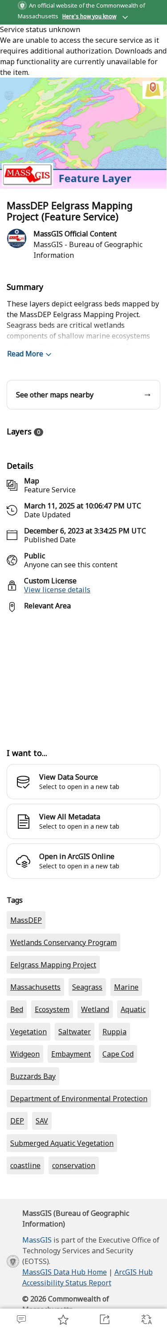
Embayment (71, 1090)
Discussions (21, 1319)
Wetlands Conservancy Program (63, 978)
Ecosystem (52, 1045)
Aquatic (133, 1045)
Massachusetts (35, 1023)
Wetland (95, 1045)
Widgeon (25, 1090)
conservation (73, 1201)
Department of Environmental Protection (78, 1134)
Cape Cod (118, 1090)
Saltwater (74, 1067)
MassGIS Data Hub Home (64, 1308)
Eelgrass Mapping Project (53, 1000)
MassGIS (37, 1275)
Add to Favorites (63, 1319)
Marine (126, 1023)
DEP (17, 1156)
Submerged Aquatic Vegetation (62, 1179)
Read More (25, 354)
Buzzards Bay (33, 1112)
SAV (42, 1156)
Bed (16, 1045)
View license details (57, 590)
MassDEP (26, 956)
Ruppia (114, 1067)
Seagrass (87, 1023)
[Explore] (83, 675)
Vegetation (28, 1067)
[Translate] (146, 1319)
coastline (25, 1201)
